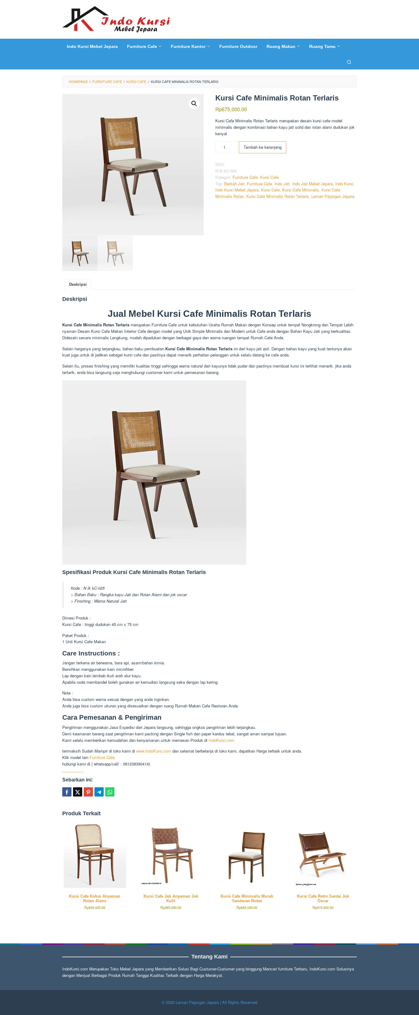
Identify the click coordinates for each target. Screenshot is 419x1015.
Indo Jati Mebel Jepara (312, 184)
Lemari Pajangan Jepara (332, 196)
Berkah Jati (234, 184)
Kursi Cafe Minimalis (300, 190)
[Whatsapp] (109, 792)
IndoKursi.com (221, 740)
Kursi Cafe (269, 177)
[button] (194, 103)
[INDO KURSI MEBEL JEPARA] (116, 19)
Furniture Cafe (245, 177)
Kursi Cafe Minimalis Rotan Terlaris (277, 196)
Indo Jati (282, 184)
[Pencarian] (349, 61)
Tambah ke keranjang (263, 147)
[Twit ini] (77, 792)
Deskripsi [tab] (78, 284)
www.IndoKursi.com (153, 751)
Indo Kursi (344, 184)
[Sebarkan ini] (66, 792)
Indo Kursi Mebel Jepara (237, 190)
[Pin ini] (88, 792)
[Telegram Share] (99, 792)
